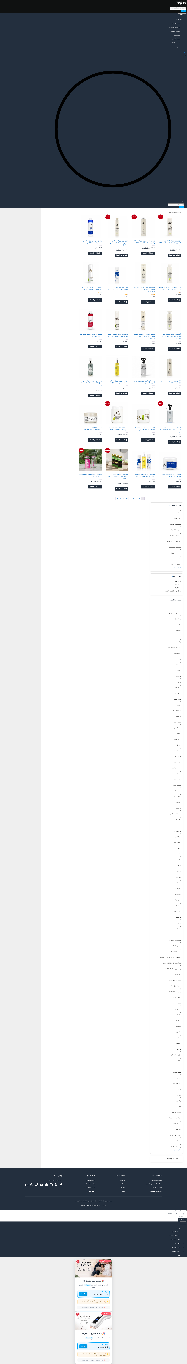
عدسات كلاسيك (176, 791)
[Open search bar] (183, 202)
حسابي (123, 1191)
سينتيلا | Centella (176, 951)
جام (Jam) (178, 1129)
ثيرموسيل (178, 693)
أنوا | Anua (178, 974)
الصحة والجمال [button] (176, 23)
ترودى (179, 682)
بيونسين (178, 676)
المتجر (123, 1187)
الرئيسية (178, 212)
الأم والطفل (177, 518)
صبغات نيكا (177, 762)
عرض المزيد (177, 567)
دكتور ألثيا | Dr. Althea (175, 980)
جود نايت (178, 1026)
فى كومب (178, 808)
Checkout (182, 1220)
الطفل (177, 584)
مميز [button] (179, 47)
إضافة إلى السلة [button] (174, 255)
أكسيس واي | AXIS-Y (175, 940)
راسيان (179, 1089)
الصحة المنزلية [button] (176, 43)
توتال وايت (178, 1101)
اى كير (179, 636)
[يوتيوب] (41, 1184)
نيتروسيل (178, 906)
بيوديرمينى (178, 665)
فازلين (179, 1061)
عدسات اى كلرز (177, 768)
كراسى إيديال (177, 831)
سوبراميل (178, 733)
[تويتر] (56, 1184)
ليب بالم (179, 871)
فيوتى (179, 825)
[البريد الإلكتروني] (26, 1184)
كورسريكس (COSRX (175, 1135)
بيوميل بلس (177, 670)
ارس (180, 607)
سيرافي (179, 1038)
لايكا (180, 860)
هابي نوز (179, 1095)
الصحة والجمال (176, 513)
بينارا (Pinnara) (177, 1124)
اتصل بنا (122, 1184)
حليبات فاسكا (177, 710)
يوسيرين (178, 1043)
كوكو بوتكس (177, 842)
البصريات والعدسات (175, 524)
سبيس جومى (177, 722)
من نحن (122, 1180)
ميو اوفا (179, 1015)
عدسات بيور (177, 779)
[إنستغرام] (51, 1184)
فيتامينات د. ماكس (175, 814)
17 (123, 498)
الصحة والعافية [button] (176, 39)
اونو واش (178, 630)
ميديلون (179, 929)
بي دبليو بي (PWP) (176, 1147)
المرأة (177, 588)
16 (126, 498)
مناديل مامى (177, 911)
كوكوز (179, 848)
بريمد (179, 659)
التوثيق (78, 1201)
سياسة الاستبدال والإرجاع (154, 1184)
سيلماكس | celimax (175, 986)
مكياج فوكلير (177, 888)
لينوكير (179, 934)
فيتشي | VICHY (177, 946)
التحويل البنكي (90, 1180)
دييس (179, 923)
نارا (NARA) (178, 1141)
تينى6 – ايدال (177, 688)
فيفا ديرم (178, 820)
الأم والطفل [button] (177, 35)
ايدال (179, 642)
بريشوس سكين (176, 1083)
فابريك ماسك (177, 797)
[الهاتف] (36, 1184)
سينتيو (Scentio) (176, 1112)
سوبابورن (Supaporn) (174, 1118)
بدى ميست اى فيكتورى (174, 647)
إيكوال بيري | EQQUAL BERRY (173, 969)
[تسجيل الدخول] (113, 52)
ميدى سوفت (177, 900)
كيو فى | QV (178, 1009)
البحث (183, 11)
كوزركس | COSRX (176, 997)
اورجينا (179, 624)
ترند (180, 558)
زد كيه (179, 1106)
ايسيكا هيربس (177, 1072)
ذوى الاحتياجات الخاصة (172, 591)
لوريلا (179, 865)
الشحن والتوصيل (156, 1180)
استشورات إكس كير (175, 613)
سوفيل (179, 745)
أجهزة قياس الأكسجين (174, 564)
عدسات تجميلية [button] (175, 31)
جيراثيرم (179, 705)
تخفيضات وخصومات (172, 1159)
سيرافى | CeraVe (176, 1003)
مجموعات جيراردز (176, 553)
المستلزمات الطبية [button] (174, 27)
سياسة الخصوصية (156, 1191)
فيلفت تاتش (177, 1020)
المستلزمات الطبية (175, 536)
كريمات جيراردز (177, 837)
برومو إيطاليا (177, 653)
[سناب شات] (46, 1184)
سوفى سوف (177, 739)
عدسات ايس (177, 774)
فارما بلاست (177, 802)
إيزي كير (179, 1049)
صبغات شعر (177, 751)
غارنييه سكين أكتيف (175, 1055)
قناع (180, 1066)
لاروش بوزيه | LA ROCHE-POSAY (172, 963)
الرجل (177, 581)
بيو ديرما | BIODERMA (175, 992)
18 (120, 498)
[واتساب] (31, 1184)
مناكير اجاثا (178, 894)
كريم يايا (179, 1078)
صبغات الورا (177, 756)
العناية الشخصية (176, 530)
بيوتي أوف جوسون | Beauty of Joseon (170, 957)
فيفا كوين (178, 1032)
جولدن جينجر (177, 699)
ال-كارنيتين (178, 619)
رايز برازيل (178, 716)
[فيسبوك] (61, 1184)
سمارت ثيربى (177, 728)
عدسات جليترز (177, 785)
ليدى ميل (178, 877)
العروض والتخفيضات (175, 547)
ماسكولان (178, 883)
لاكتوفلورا (178, 854)
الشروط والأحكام (157, 1187)
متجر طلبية (179, 19)
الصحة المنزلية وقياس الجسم (172, 541)
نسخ (83, 1294)
